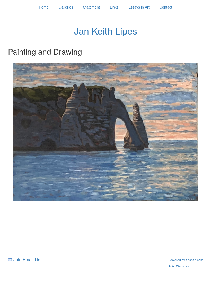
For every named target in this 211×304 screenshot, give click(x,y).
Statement (91, 7)
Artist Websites (178, 266)
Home (44, 7)
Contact (166, 7)
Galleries (66, 7)
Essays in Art (139, 7)
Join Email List (27, 259)
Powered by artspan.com (185, 260)
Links (114, 7)
